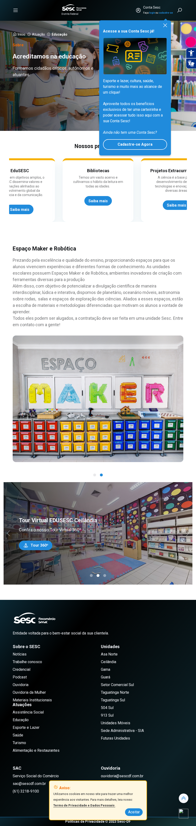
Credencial (21, 669)
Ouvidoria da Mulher (29, 692)
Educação (21, 720)
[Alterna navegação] (15, 10)
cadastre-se (166, 12)
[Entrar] (138, 10)
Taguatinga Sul (113, 700)
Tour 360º (39, 545)
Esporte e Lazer (26, 727)
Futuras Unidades (115, 738)
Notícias (20, 654)
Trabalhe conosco (27, 662)
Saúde (18, 735)
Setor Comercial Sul (117, 684)
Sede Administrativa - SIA (122, 730)
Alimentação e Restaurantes (36, 750)
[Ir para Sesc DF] (74, 7)
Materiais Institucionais (32, 700)
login (152, 12)
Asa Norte (109, 654)
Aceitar (134, 812)
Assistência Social (28, 712)
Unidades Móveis (115, 723)
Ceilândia (108, 662)
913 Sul (107, 715)
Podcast (20, 677)
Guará (105, 677)
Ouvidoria (20, 684)
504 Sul (107, 707)
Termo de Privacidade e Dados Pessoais (84, 805)
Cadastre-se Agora (135, 144)
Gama (105, 669)
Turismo (19, 743)
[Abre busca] (180, 10)
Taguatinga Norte (115, 692)
